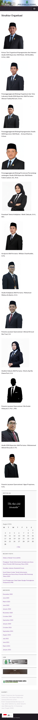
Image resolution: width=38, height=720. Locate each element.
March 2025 (6, 601)
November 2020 (8, 612)
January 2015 (7, 649)
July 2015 (6, 638)
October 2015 (7, 627)
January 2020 (7, 624)
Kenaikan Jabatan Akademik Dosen (13, 568)
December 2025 (8, 594)
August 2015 (7, 635)
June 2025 (6, 598)
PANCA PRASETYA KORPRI (11, 558)
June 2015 (6, 642)
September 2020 (8, 620)
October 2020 (7, 616)
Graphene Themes (15, 717)
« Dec (18, 547)
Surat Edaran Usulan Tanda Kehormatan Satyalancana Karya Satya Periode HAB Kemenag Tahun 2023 (18, 574)
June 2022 (6, 605)
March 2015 (6, 646)
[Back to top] (33, 715)
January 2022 (7, 609)
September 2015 (8, 631)
